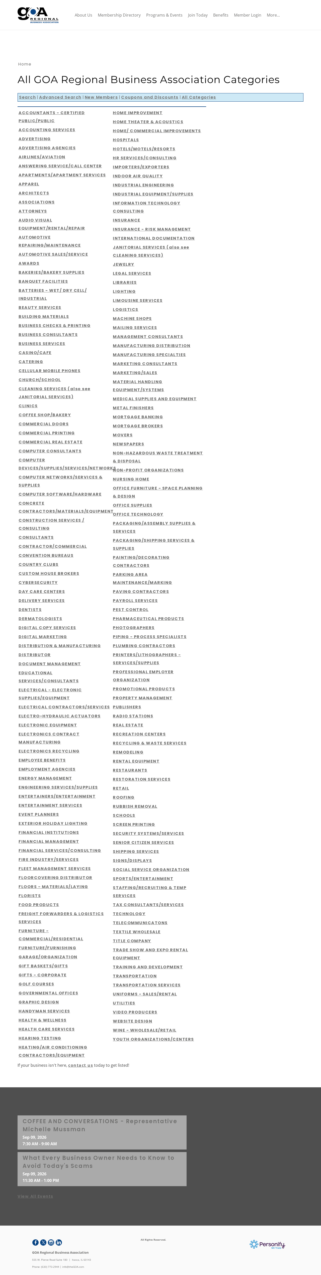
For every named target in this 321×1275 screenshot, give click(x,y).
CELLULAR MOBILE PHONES (50, 371)
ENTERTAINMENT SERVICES (50, 805)
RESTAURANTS (130, 770)
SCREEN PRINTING (134, 824)
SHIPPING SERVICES (136, 851)
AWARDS (29, 263)
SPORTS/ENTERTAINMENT (143, 879)
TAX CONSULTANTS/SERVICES (148, 905)
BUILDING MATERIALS (44, 316)
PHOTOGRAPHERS (134, 628)
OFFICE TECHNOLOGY (138, 514)
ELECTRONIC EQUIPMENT (48, 725)
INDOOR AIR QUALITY (138, 176)
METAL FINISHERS (133, 408)
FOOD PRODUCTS (39, 905)
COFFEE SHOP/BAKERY (45, 415)
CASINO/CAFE (35, 353)
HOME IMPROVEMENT (138, 113)
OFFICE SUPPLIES (132, 505)
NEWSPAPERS (128, 444)
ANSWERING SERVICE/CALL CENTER (60, 166)
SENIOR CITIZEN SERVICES (143, 842)
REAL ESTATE (128, 725)
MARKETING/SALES (135, 373)
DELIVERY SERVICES (42, 600)
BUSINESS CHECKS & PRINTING (55, 325)
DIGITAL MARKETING (43, 637)
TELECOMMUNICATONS (140, 923)
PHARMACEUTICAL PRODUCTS (148, 619)
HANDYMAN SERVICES (44, 1011)
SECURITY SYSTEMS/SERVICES (148, 833)
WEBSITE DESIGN (132, 1021)
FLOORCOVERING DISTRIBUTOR (56, 878)
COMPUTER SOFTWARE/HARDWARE (60, 494)
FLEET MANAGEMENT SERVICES (55, 868)
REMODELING (128, 752)
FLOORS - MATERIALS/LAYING (53, 887)
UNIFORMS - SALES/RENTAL (145, 994)
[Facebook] (35, 1242)
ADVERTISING (35, 139)
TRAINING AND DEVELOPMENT (148, 967)
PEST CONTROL (130, 610)
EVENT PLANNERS (39, 814)
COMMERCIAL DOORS (44, 424)
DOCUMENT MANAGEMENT (50, 664)
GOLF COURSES (36, 984)
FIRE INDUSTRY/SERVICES (49, 859)
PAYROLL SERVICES (135, 600)
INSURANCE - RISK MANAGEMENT (152, 229)
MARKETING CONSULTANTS (145, 364)
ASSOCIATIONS (37, 202)
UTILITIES (124, 1003)
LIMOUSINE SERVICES (138, 300)
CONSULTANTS (36, 537)
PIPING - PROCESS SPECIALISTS (150, 637)
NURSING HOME (131, 479)
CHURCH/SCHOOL (40, 380)
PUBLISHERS (127, 707)
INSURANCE (126, 220)
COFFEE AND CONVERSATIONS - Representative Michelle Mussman (100, 1125)
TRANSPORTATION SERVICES (147, 985)
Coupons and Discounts (150, 97)
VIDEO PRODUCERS (135, 1012)
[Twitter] (43, 1242)
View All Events (35, 1196)
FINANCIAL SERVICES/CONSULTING (60, 850)
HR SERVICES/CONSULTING (145, 158)
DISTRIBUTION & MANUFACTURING (60, 646)
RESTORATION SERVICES (142, 779)
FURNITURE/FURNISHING (47, 948)
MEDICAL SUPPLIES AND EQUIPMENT (155, 399)
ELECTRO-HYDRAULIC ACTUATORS (60, 716)
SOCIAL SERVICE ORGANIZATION (151, 870)
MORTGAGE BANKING (138, 417)
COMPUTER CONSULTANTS (50, 451)
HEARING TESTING (40, 1038)
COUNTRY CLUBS (39, 564)
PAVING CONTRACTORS (141, 591)
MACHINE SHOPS (132, 318)
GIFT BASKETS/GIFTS (43, 966)
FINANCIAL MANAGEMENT (49, 841)
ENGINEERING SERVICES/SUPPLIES (58, 787)
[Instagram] (51, 1242)
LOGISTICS (125, 309)
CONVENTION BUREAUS (46, 555)
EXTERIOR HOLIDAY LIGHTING (53, 823)
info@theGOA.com (73, 1266)
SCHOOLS (124, 815)
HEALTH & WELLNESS (43, 1020)
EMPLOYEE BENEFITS (42, 760)
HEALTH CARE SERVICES (47, 1029)
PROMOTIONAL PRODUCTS (144, 689)
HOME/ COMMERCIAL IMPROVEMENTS (157, 131)
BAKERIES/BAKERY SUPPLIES (52, 272)
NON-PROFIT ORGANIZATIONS (148, 470)
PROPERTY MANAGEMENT (143, 698)
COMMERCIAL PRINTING (47, 433)
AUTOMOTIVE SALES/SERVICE (53, 254)
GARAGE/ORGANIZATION (48, 957)
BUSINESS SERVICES (42, 344)
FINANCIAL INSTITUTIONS (49, 832)
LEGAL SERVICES (132, 273)
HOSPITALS (126, 140)
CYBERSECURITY (38, 582)
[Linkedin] (59, 1242)
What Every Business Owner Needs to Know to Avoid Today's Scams (99, 1162)
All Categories (199, 97)
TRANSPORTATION (135, 976)
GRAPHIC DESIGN (39, 1002)
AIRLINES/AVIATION (42, 157)
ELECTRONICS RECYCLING (49, 751)
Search (27, 97)
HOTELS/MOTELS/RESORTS (144, 149)
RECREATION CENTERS (139, 734)
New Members (101, 97)
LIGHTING (124, 291)
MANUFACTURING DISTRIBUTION (151, 346)
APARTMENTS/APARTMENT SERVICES (62, 175)
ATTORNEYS (33, 211)
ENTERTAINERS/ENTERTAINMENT (57, 796)
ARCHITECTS (34, 193)
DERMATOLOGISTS (40, 619)
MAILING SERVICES (135, 327)
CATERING (31, 362)
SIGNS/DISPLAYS (132, 860)
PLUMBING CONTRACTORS (144, 646)
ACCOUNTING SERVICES (47, 130)
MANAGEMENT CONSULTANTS (148, 337)
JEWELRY (123, 264)
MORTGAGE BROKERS (138, 426)
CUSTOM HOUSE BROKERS (49, 573)
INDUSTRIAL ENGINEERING (143, 185)
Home (24, 64)
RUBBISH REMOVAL (135, 806)
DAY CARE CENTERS (42, 591)
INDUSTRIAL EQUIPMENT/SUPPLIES (153, 194)
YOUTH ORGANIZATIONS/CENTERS (153, 1039)
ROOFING (124, 797)
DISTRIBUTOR (35, 655)
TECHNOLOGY (129, 914)
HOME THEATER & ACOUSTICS (148, 122)
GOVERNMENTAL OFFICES (48, 993)
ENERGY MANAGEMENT (45, 778)
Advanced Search (60, 97)
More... (273, 15)
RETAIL (121, 788)
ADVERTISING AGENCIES (47, 148)
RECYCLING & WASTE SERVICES (150, 743)
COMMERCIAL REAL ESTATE (51, 442)
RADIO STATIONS (133, 716)
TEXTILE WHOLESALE (137, 932)
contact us (80, 1065)
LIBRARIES (125, 282)
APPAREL (29, 184)
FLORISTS (30, 896)
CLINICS (28, 406)
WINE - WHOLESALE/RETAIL (145, 1030)
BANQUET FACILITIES (43, 281)
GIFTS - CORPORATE (43, 975)
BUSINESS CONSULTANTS (48, 335)
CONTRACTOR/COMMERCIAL (53, 546)
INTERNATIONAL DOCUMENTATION (154, 238)
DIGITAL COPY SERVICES (47, 628)
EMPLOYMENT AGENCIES (47, 769)
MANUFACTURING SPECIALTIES (149, 355)
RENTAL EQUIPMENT (136, 761)
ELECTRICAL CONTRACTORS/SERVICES (64, 707)
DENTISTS (30, 610)
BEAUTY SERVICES (40, 307)
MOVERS (123, 435)
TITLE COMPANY (132, 941)
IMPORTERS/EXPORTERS (141, 167)
